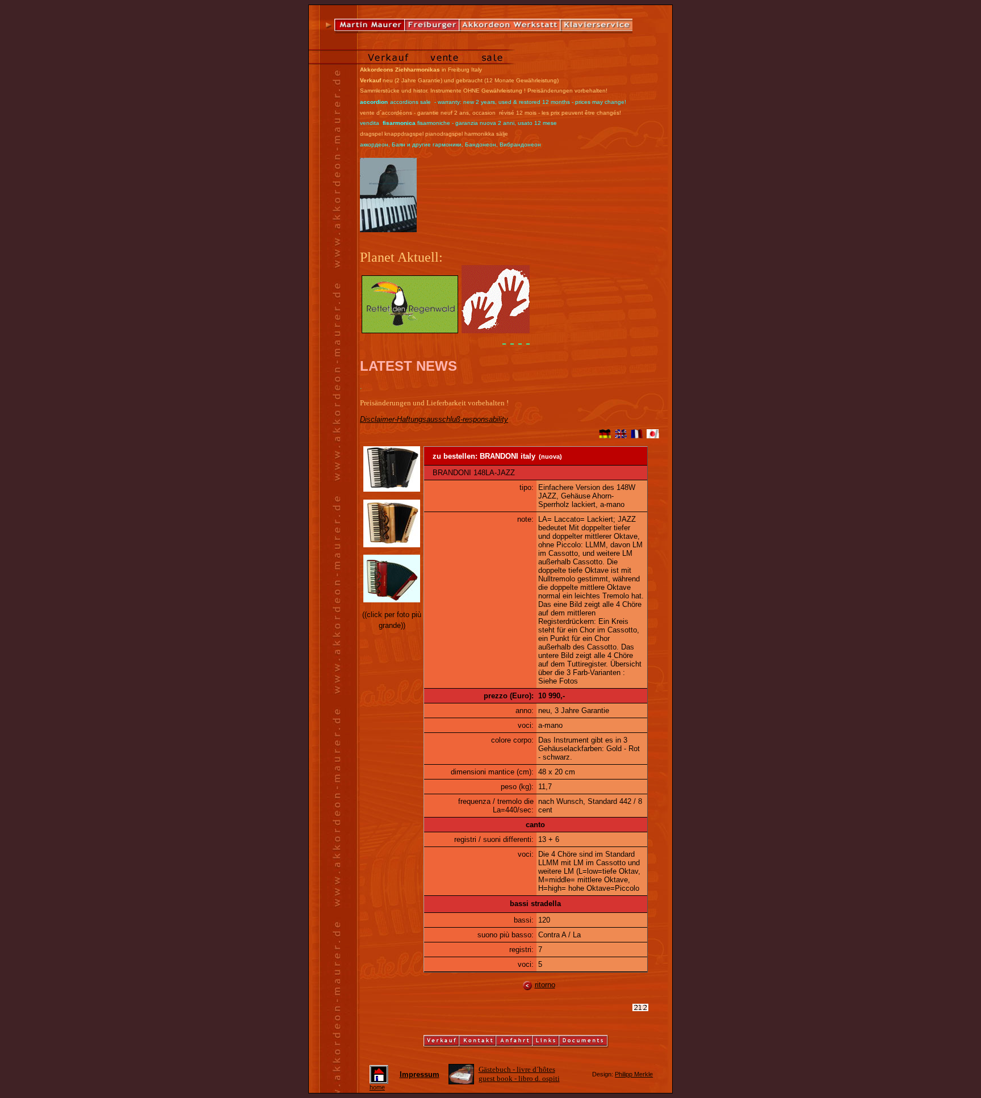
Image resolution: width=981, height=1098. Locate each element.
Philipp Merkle (634, 1074)
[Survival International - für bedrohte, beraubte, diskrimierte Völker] (496, 330)
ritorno (545, 984)
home (377, 1087)
